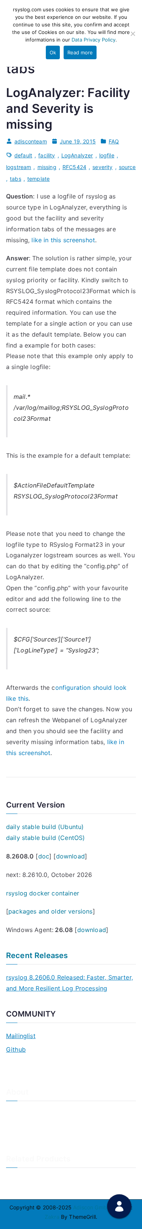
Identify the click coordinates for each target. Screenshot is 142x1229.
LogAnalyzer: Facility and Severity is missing (68, 108)
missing (46, 167)
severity (102, 167)
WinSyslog (19, 1191)
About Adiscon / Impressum (41, 1112)
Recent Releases (37, 955)
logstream (18, 167)
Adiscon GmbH (92, 1207)
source (127, 167)
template (38, 178)
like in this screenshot (62, 240)
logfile (106, 155)
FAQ (114, 141)
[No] (132, 33)
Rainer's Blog (22, 1149)
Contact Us (20, 1124)
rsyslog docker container (42, 893)
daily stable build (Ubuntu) (45, 827)
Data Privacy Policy (93, 40)
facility (46, 155)
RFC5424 (74, 167)
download (70, 856)
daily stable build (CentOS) (45, 837)
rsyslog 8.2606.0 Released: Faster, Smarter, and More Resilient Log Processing (69, 983)
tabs (15, 178)
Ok (53, 52)
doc (43, 856)
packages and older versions (50, 911)
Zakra (52, 1217)
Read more (80, 52)
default (23, 155)
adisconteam (30, 141)
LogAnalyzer (77, 155)
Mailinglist (21, 1036)
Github (16, 1049)
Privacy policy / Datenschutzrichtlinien (54, 1137)
